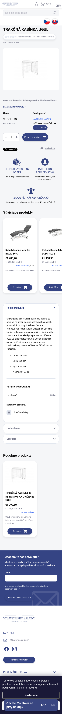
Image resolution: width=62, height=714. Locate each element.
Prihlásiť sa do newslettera (19, 597)
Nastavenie (31, 695)
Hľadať (55, 13)
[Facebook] (6, 648)
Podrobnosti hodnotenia (43, 37)
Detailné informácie (13, 107)
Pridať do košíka (32, 137)
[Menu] (58, 4)
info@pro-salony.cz (19, 640)
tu (35, 687)
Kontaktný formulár (19, 660)
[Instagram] (14, 648)
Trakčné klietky (21, 412)
